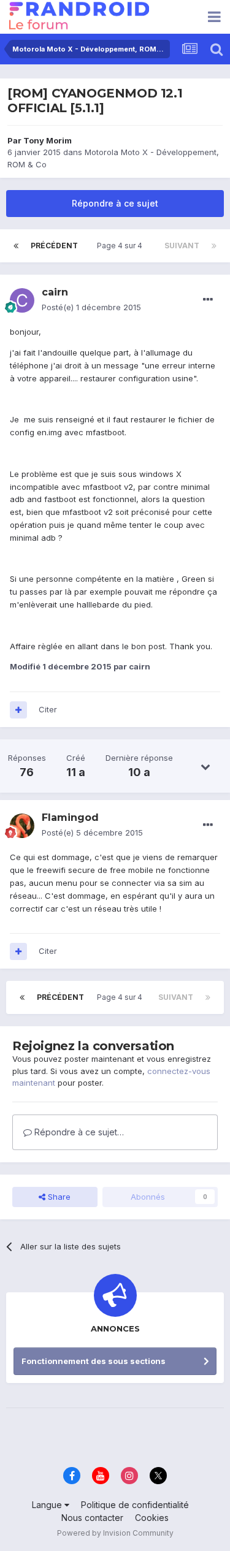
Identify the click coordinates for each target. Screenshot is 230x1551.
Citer (48, 709)
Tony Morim (47, 140)
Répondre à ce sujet (115, 203)
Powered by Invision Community (115, 1533)
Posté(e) (91, 307)
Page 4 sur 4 (121, 245)
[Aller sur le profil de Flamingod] (22, 826)
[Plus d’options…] (208, 299)
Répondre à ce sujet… (78, 1132)
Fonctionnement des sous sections (93, 1361)
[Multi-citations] (18, 709)
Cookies (152, 1517)
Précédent (54, 245)
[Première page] (16, 246)
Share (58, 1197)
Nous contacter (92, 1517)
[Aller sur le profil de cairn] (22, 300)
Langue (48, 1505)
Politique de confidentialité (135, 1505)
